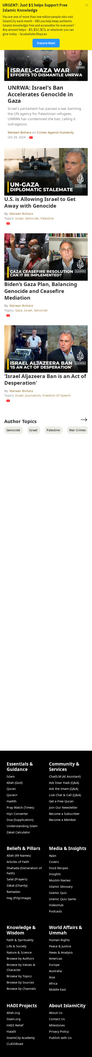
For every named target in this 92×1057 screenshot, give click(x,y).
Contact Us (57, 1019)
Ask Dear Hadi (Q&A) (64, 783)
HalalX (11, 1031)
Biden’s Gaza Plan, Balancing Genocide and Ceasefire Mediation (40, 290)
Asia (52, 977)
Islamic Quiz (58, 893)
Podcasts (55, 911)
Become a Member (62, 820)
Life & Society (16, 946)
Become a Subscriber (64, 814)
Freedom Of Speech (56, 395)
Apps (52, 855)
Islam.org (14, 1019)
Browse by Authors (20, 958)
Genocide (32, 218)
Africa (53, 983)
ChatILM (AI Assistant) (65, 776)
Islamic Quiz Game (62, 899)
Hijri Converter (17, 814)
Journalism (33, 395)
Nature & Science (19, 952)
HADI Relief (15, 1025)
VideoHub (56, 905)
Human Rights (59, 940)
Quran (11, 789)
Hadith (11, 801)
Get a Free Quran (61, 801)
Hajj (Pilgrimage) (19, 898)
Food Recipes (58, 868)
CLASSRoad (15, 1044)
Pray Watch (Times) (20, 807)
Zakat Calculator (18, 832)
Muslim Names (60, 880)
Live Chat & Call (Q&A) (65, 795)
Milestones (57, 1025)
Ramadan (13, 892)
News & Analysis (61, 952)
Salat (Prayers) (17, 879)
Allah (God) (14, 783)
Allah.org (13, 1013)
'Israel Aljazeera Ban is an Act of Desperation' (45, 379)
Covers (54, 862)
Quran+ (12, 795)
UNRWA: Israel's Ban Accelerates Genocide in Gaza (40, 94)
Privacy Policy (59, 1031)
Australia (55, 971)
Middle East (57, 989)
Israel (19, 218)
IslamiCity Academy (21, 1038)
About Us (55, 1013)
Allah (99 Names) (19, 855)
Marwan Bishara (20, 132)
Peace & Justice (60, 946)
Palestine (47, 218)
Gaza (18, 310)
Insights (55, 874)
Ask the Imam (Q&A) (63, 789)
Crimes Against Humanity (55, 132)
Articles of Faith (18, 862)
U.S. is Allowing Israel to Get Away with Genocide (40, 202)
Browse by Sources (20, 982)
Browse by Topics (19, 976)
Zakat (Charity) (17, 885)
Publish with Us (60, 1038)
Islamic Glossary (61, 886)
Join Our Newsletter (63, 807)
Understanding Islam (22, 826)
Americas (55, 958)
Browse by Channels (21, 989)
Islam (11, 776)
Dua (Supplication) (20, 820)
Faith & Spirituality (20, 940)
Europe (54, 965)
